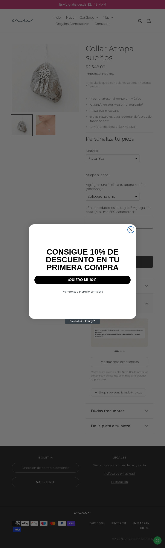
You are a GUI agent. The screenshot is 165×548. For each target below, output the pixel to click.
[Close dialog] (131, 229)
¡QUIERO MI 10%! (83, 280)
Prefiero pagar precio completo (82, 291)
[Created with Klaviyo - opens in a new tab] (82, 321)
